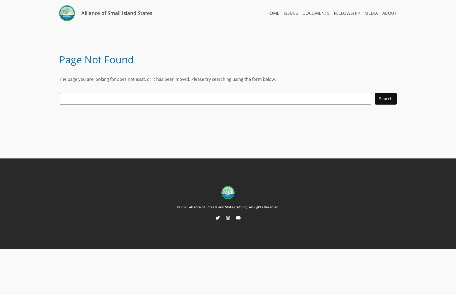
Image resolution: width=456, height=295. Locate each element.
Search (386, 99)
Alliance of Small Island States (116, 13)
